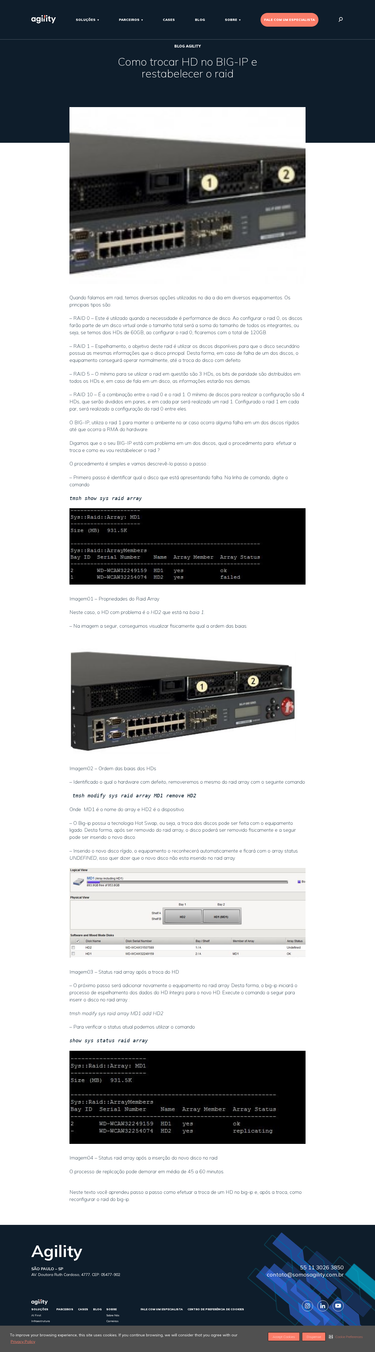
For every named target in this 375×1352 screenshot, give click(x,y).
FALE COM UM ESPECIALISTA (289, 20)
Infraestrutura (40, 1321)
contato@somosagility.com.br (305, 1274)
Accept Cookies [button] (284, 1337)
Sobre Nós (112, 1315)
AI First (36, 1315)
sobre (231, 20)
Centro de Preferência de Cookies (216, 1309)
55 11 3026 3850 (322, 1267)
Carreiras (112, 1321)
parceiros (129, 20)
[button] (346, 1336)
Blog (200, 20)
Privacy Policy (23, 1341)
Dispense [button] (314, 1337)
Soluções (86, 20)
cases (169, 20)
